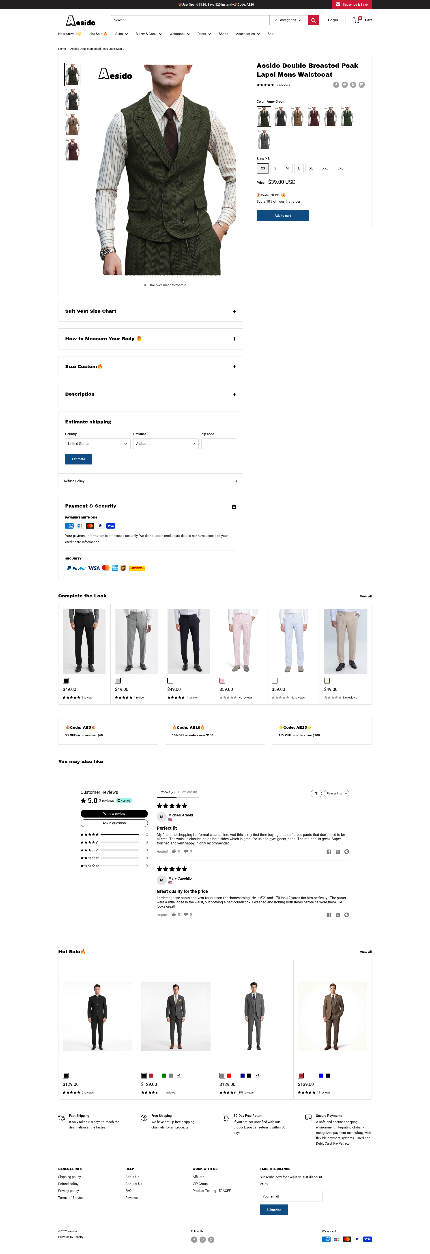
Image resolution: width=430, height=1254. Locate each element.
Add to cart (283, 216)
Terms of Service (71, 1198)
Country (71, 434)
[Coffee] (330, 116)
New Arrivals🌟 (70, 34)
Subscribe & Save (355, 4)
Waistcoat (177, 34)
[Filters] (316, 793)
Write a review (114, 813)
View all (366, 596)
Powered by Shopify (70, 1237)
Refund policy (68, 1184)
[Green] (347, 116)
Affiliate (198, 1177)
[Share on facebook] (328, 852)
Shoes (223, 34)
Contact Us (133, 1184)
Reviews (131, 1198)
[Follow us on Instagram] (203, 1240)
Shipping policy (69, 1177)
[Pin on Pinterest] (345, 84)
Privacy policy (68, 1191)
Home (62, 48)
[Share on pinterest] (346, 852)
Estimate (78, 459)
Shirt (271, 34)
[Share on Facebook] (336, 84)
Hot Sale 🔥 (98, 34)
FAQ (128, 1191)
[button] (114, 834)
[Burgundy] (314, 116)
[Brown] (297, 116)
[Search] (313, 20)
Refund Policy (74, 481)
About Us (132, 1177)
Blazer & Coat (146, 34)
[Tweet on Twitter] (353, 84)
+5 (179, 1075)
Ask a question (114, 823)
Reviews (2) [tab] (167, 792)
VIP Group (200, 1184)
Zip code (207, 434)
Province (139, 434)
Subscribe (274, 1210)
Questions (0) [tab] (187, 792)
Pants (202, 34)
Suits (119, 34)
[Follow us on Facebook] (194, 1240)
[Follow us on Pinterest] (211, 1240)
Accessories (245, 34)
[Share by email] (362, 84)
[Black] (280, 116)
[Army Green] (264, 116)
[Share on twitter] (337, 852)
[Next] (372, 654)
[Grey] (264, 139)
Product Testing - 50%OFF (212, 1191)
